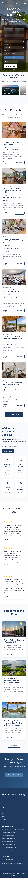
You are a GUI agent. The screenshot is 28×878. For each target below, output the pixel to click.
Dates (6, 27)
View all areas (14, 99)
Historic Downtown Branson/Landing (13, 829)
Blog (3, 816)
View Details (19, 162)
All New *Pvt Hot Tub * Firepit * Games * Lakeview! (13, 143)
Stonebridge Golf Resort (9, 841)
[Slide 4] (16, 69)
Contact (4, 819)
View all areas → (7, 850)
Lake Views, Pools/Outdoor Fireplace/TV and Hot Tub (13, 338)
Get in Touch (8, 451)
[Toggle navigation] (24, 4)
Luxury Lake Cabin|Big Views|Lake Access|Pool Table (12, 190)
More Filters (11, 66)
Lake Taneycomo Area (8, 832)
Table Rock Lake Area (8, 844)
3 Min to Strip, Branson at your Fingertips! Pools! (12, 383)
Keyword (7, 50)
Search (15, 57)
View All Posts (14, 745)
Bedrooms (8, 38)
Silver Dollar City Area (8, 838)
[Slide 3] (14, 69)
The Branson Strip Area (9, 847)
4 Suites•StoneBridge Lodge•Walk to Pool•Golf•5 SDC (13, 241)
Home (3, 811)
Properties (5, 814)
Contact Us (14, 781)
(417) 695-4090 (9, 860)
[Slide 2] (13, 69)
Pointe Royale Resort (8, 835)
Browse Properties (14, 775)
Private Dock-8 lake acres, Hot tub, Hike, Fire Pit (12, 290)
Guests (7, 33)
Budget (7, 44)
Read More (7, 654)
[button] (6, 147)
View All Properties (14, 414)
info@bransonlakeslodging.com (13, 863)
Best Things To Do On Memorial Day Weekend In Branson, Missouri (13, 723)
